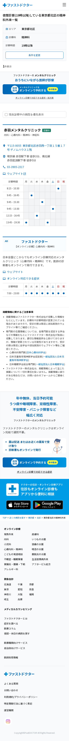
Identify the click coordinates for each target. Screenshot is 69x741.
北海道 (7, 584)
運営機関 (8, 710)
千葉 (20, 584)
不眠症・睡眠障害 (13, 559)
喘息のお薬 (38, 549)
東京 (6, 589)
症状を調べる (11, 623)
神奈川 (7, 594)
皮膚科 (35, 534)
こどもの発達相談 (13, 554)
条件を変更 (34, 55)
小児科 (7, 544)
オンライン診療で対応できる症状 (34, 471)
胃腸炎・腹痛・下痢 (14, 564)
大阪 (20, 594)
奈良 (31, 589)
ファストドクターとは (15, 618)
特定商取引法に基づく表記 (18, 703)
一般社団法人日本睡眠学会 (50, 364)
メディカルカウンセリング (18, 609)
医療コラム (10, 628)
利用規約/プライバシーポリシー (21, 697)
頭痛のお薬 (38, 544)
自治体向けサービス (14, 648)
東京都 (31, 517)
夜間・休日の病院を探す (17, 633)
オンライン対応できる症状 (23, 278)
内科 (6, 539)
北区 (39, 517)
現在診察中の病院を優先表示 (26, 114)
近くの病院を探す (17, 517)
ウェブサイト (15, 174)
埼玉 (6, 599)
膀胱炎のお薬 (39, 554)
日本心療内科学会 (36, 352)
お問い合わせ (11, 690)
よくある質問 (11, 683)
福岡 (31, 594)
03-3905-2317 (15, 167)
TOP (5, 517)
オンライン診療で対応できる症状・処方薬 (34, 97)
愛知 (20, 589)
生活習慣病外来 (40, 559)
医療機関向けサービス (15, 642)
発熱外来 (8, 534)
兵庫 (20, 599)
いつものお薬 (39, 539)
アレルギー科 (11, 569)
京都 (31, 584)
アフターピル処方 (41, 564)
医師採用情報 (11, 657)
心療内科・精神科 (13, 549)
